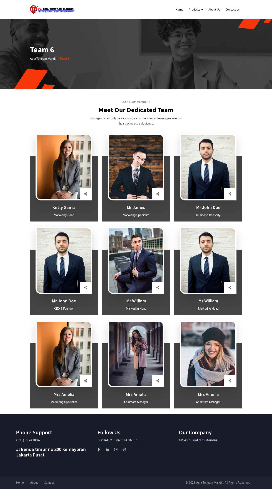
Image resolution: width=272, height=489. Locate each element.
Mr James (136, 207)
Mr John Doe (208, 207)
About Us (214, 9)
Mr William (136, 301)
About (34, 482)
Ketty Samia (63, 207)
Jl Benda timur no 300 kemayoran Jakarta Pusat (51, 452)
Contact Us (233, 9)
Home (179, 9)
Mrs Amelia (63, 394)
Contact (49, 482)
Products (194, 9)
